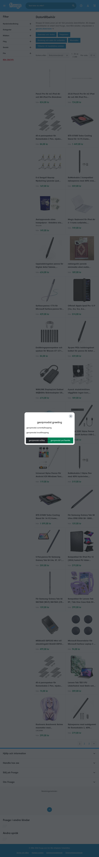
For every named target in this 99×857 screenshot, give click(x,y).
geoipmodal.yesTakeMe (60, 440)
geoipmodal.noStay (37, 440)
